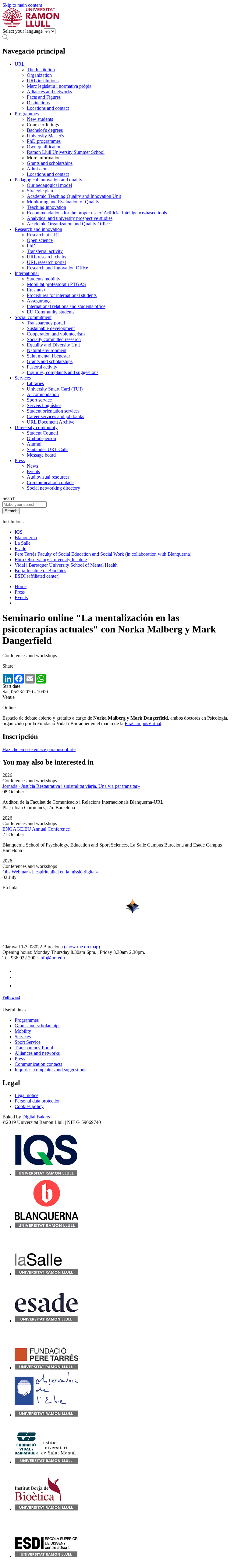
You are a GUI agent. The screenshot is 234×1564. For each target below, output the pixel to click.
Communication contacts (50, 482)
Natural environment (46, 350)
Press (20, 460)
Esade (20, 548)
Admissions (38, 168)
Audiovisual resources (48, 477)
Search (9, 498)
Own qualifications (45, 146)
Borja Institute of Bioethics (40, 570)
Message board (41, 455)
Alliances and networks (49, 91)
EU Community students (50, 311)
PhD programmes (44, 141)
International (27, 273)
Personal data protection (38, 1100)
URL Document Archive (50, 421)
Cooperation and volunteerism (56, 333)
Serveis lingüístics (44, 405)
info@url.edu (52, 957)
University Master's (45, 135)
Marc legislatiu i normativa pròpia (59, 86)
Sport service (39, 399)
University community (36, 427)
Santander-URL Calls (47, 449)
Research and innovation (38, 229)
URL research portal (46, 262)
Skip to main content (22, 5)
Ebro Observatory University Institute (51, 559)
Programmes (27, 113)
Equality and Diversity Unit (53, 344)
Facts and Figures (44, 97)
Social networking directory (53, 488)
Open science (40, 240)
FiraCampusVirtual (143, 723)
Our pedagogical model (49, 185)
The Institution (41, 69)
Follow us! (11, 997)
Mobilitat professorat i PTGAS (56, 284)
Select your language (22, 31)
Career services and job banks (55, 416)
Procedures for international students (62, 295)
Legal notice (26, 1095)
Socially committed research (54, 339)
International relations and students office (66, 306)
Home (21, 586)
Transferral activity (45, 251)
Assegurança (39, 300)
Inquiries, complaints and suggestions (62, 372)
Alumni (34, 444)
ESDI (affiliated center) (37, 576)
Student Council (42, 432)
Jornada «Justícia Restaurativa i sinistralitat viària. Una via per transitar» (71, 786)
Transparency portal (46, 322)
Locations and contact (48, 108)
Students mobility (43, 278)
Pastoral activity (42, 366)
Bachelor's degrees (45, 130)
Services (23, 377)
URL (20, 64)
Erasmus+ (36, 289)
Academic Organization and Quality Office (68, 223)
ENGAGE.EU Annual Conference (36, 829)
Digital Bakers (36, 1116)
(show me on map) (82, 946)
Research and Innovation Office (57, 267)
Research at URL (43, 234)
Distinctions (38, 102)
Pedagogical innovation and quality (48, 179)
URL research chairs (46, 256)
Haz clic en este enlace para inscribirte (39, 749)
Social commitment (33, 317)
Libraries (35, 383)
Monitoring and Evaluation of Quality (63, 201)
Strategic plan (40, 190)
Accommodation (43, 394)
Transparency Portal (34, 1047)
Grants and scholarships (50, 163)
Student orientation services (53, 410)
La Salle (22, 543)
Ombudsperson (41, 438)
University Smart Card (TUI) (55, 388)
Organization (39, 75)
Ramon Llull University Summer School (66, 152)
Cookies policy (29, 1106)
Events (33, 471)
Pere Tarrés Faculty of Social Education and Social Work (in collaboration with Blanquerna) (103, 554)
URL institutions (42, 80)
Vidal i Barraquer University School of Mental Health (66, 565)
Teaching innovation (46, 207)
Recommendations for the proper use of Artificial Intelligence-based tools (97, 212)
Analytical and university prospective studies (69, 218)
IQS (19, 532)
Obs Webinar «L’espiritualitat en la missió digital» (50, 871)
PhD (31, 245)
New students (40, 119)
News (32, 466)
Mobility (23, 1031)
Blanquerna (26, 537)
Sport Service (28, 1042)
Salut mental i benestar (48, 355)
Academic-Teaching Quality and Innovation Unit (74, 196)
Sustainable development (51, 328)
